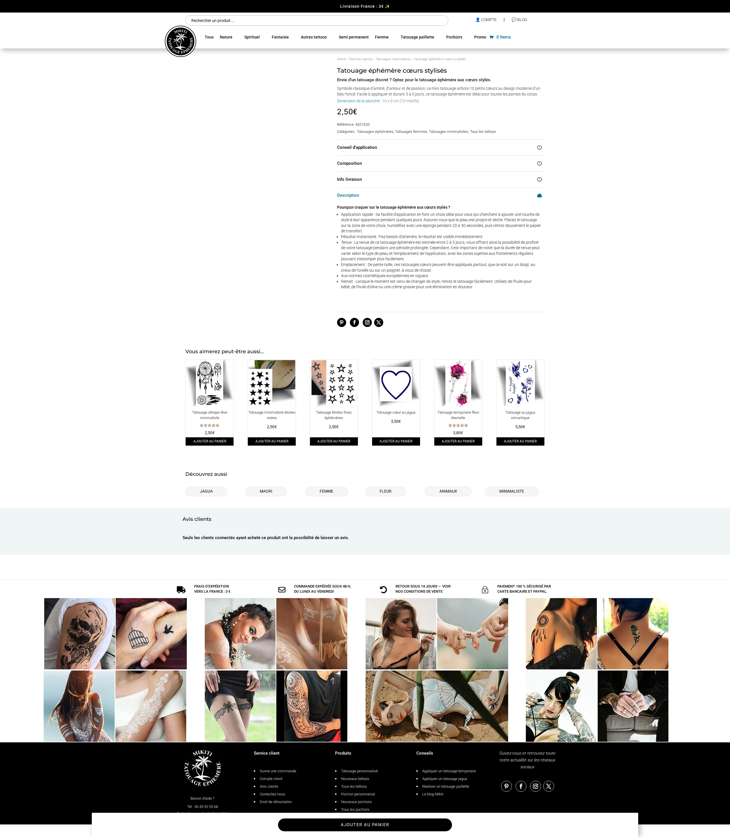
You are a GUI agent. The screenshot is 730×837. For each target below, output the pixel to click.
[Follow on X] (378, 322)
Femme (382, 37)
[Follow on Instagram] (367, 322)
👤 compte (486, 19)
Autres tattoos (314, 37)
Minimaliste (511, 491)
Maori (266, 491)
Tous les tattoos (361, 59)
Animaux (448, 491)
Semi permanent (354, 37)
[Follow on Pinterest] (341, 322)
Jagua (206, 491)
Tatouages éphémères (375, 131)
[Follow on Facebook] (354, 322)
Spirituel (252, 37)
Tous (209, 37)
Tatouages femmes (411, 131)
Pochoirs (454, 37)
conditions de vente (423, 591)
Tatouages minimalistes (393, 59)
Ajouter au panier (209, 441)
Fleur (386, 491)
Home (341, 59)
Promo (480, 37)
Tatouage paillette (417, 37)
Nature (226, 37)
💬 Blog (519, 19)
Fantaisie (280, 37)
